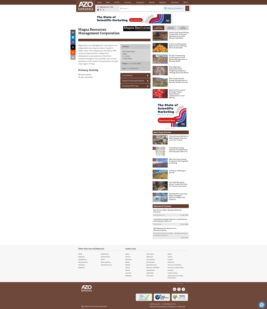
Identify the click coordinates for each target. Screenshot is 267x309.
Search (170, 257)
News (127, 254)
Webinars (149, 257)
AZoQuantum (105, 257)
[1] (160, 36)
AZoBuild (81, 268)
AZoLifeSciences (106, 265)
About (170, 254)
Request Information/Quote (133, 81)
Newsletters (150, 270)
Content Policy (173, 273)
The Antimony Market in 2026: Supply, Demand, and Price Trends (178, 138)
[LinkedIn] (73, 37)
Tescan (159, 224)
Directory (127, 2)
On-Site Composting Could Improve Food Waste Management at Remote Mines (178, 58)
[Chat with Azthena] (262, 305)
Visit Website (127, 75)
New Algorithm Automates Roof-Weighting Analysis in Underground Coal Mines (179, 70)
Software (128, 276)
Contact (170, 259)
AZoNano (81, 257)
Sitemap (170, 270)
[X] (73, 47)
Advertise (171, 262)
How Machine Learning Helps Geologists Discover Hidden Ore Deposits (178, 196)
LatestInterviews (183, 27)
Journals (128, 273)
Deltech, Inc (161, 215)
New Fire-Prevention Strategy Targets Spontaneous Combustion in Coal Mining (177, 94)
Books (127, 262)
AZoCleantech (83, 262)
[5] (160, 82)
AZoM (80, 254)
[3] (160, 59)
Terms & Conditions (174, 265)
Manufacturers (151, 265)
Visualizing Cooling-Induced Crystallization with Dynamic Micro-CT (178, 150)
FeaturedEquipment (170, 27)
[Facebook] (73, 42)
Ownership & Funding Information (175, 277)
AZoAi (103, 259)
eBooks (127, 265)
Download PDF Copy (130, 86)
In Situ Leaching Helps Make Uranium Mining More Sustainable (178, 46)
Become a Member (153, 268)
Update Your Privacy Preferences (95, 306)
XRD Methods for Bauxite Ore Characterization (164, 229)
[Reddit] (73, 52)
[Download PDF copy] (73, 32)
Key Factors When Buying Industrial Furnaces (167, 211)
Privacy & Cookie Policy (175, 268)
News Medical (106, 262)
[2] (160, 47)
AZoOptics (81, 265)
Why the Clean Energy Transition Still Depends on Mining (178, 161)
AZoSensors (105, 254)
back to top (180, 283)
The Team (149, 276)
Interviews (150, 254)
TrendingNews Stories (158, 27)
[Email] (73, 57)
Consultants (150, 259)
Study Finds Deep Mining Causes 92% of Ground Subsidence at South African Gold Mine (179, 35)
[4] (160, 70)
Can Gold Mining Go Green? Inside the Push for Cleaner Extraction (178, 184)
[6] (160, 93)
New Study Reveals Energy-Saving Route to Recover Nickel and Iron (178, 80)
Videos (127, 268)
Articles (128, 257)
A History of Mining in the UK (177, 172)
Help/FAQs (150, 273)
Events (127, 270)
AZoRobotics (82, 259)
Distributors (150, 262)
